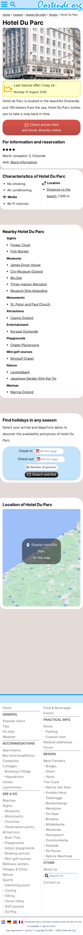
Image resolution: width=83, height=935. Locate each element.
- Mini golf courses (17, 859)
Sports (8, 880)
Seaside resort (14, 721)
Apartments (12, 750)
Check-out (26, 459)
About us (50, 869)
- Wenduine (52, 808)
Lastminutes (12, 787)
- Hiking (8, 896)
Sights (7, 806)
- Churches (11, 822)
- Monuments (13, 816)
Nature (8, 875)
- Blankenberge (55, 803)
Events (48, 713)
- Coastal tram (54, 737)
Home (7, 708)
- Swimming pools (16, 885)
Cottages (10, 766)
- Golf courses (13, 906)
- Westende (52, 830)
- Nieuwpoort (53, 835)
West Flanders (54, 761)
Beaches (9, 800)
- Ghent (49, 771)
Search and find (44, 474)
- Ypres (48, 777)
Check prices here (41, 127)
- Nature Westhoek (57, 856)
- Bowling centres (16, 853)
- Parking (50, 732)
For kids (8, 732)
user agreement (14, 930)
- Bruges (50, 766)
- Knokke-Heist (55, 793)
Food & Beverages (57, 708)
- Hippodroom (13, 777)
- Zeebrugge (52, 798)
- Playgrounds (13, 843)
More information (24, 162)
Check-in (26, 451)
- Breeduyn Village (17, 771)
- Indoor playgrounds (18, 848)
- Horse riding (13, 901)
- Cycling (9, 890)
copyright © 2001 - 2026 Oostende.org (55, 930)
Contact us (51, 882)
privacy (29, 930)
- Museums (11, 811)
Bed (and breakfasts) (19, 755)
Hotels (8, 782)
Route (48, 726)
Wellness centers (16, 864)
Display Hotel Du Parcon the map (44, 551)
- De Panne (52, 851)
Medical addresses (57, 742)
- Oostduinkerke (55, 840)
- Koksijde (51, 845)
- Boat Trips (12, 837)
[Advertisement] (41, 217)
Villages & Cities (15, 869)
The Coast (51, 782)
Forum (48, 747)
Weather (9, 737)
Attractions (11, 832)
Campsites (11, 761)
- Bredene (51, 819)
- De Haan (51, 814)
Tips (6, 726)
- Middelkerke (54, 824)
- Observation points (18, 827)
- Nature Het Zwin (57, 787)
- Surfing (9, 912)
